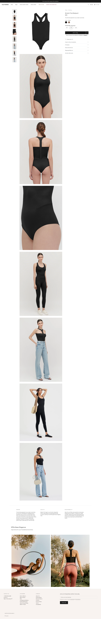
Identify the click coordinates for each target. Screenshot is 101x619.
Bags (16, 4)
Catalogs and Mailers (24, 600)
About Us (38, 596)
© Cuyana (6, 615)
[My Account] (94, 4)
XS (66, 27)
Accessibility (38, 604)
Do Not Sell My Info (23, 601)
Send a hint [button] (69, 39)
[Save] (87, 32)
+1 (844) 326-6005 (7, 596)
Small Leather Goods (24, 4)
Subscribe (64, 602)
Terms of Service (78, 599)
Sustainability (39, 597)
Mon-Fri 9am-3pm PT (8, 598)
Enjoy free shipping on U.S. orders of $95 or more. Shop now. (50, 1)
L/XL (76, 27)
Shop (12, 4)
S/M (71, 27)
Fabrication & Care (69, 47)
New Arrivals (41, 4)
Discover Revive (39, 598)
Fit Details (67, 44)
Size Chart (73, 25)
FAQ (21, 598)
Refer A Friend (23, 604)
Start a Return (23, 596)
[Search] (88, 4)
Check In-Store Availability (70, 42)
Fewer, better (33, 4)
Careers (37, 600)
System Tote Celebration (51, 4)
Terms (37, 603)
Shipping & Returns (69, 50)
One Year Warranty (69, 53)
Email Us (5, 597)
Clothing (70, 10)
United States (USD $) (9, 613)
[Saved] (96, 4)
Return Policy (22, 597)
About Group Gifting (24, 603)
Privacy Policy (39, 601)
